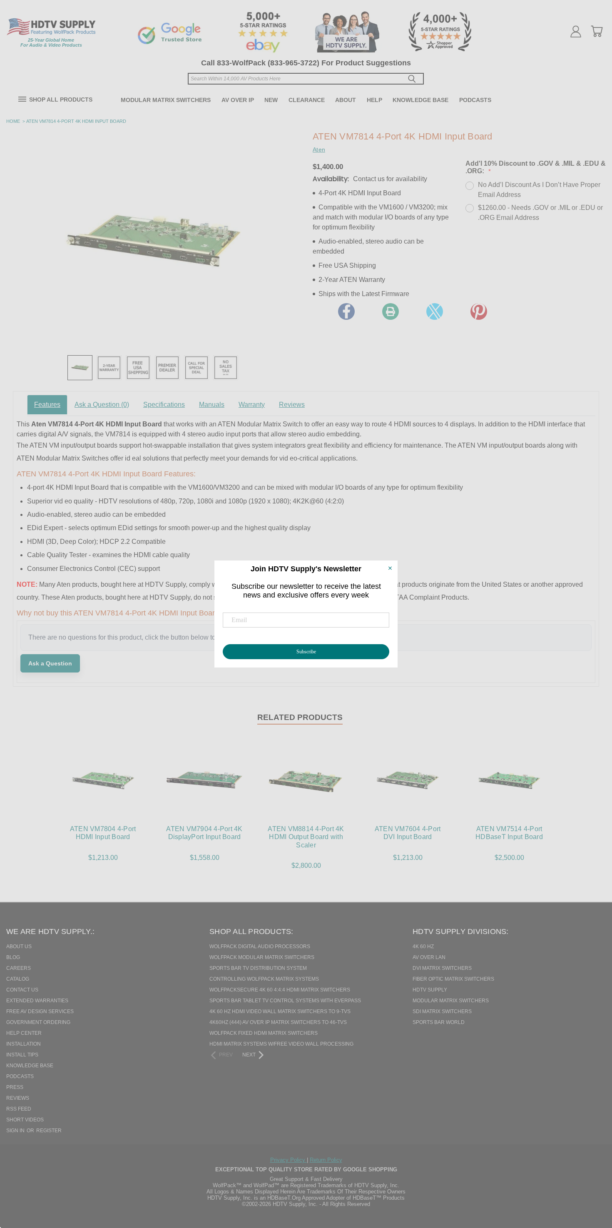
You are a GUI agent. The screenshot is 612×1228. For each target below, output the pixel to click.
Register (49, 1130)
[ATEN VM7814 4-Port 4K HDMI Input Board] (79, 367)
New (271, 100)
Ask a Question (102, 404)
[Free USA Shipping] (138, 367)
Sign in (16, 1130)
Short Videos (25, 1120)
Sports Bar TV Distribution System (258, 968)
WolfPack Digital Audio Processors (259, 946)
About (345, 100)
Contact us (22, 990)
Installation (23, 1044)
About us (19, 946)
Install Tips (22, 1055)
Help (374, 100)
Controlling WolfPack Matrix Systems (264, 979)
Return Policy (326, 1160)
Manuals (211, 404)
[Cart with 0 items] (596, 31)
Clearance (307, 100)
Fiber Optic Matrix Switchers (453, 979)
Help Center (24, 1033)
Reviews (292, 404)
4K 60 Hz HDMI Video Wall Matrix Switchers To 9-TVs (280, 1011)
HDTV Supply (430, 990)
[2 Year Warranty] (109, 367)
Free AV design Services (40, 1011)
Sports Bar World (439, 1022)
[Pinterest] (478, 311)
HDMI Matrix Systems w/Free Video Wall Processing (281, 1044)
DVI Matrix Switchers (442, 968)
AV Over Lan (429, 957)
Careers (18, 968)
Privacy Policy (288, 1160)
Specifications (164, 404)
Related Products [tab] (300, 717)
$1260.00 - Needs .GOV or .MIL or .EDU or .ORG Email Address (540, 212)
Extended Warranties (37, 1001)
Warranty (252, 404)
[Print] (390, 311)
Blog (13, 957)
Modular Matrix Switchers (166, 100)
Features (47, 404)
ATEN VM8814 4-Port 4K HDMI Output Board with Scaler (306, 836)
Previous (590, 1179)
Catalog (17, 979)
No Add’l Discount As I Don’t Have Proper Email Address (539, 189)
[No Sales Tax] (225, 367)
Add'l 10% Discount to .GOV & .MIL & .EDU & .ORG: (535, 167)
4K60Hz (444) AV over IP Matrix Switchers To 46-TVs (278, 1022)
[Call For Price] (196, 367)
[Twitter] (434, 311)
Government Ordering (38, 1022)
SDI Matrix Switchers (442, 1011)
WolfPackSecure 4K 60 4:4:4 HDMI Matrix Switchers (279, 990)
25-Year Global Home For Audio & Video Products (51, 42)
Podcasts (475, 100)
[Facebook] (346, 311)
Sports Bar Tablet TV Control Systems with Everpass (285, 1001)
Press (14, 1087)
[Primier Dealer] (167, 367)
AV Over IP (237, 100)
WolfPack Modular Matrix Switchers (261, 957)
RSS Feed (18, 1109)
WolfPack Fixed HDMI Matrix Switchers (263, 1033)
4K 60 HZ (423, 946)
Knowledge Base (420, 100)
